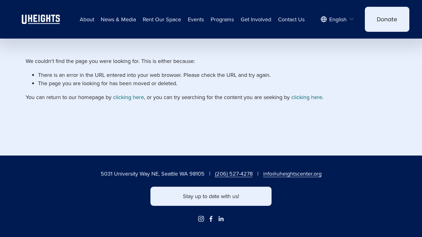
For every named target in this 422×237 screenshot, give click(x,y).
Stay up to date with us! (211, 196)
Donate (387, 19)
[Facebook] (211, 219)
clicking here (128, 97)
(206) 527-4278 (234, 173)
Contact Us (291, 19)
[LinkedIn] (221, 219)
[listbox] (337, 19)
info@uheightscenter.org (292, 173)
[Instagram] (201, 219)
